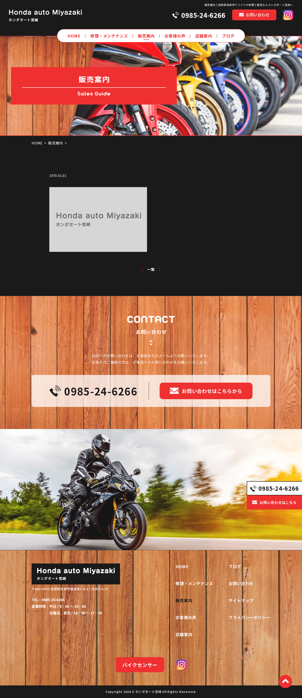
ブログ (228, 36)
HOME (73, 36)
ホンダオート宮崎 (149, 691)
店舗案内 (203, 36)
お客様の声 (174, 36)
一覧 (151, 270)
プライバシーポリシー (249, 617)
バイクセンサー (140, 664)
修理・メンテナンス (109, 36)
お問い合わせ (241, 583)
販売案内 (146, 36)
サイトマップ (241, 600)
